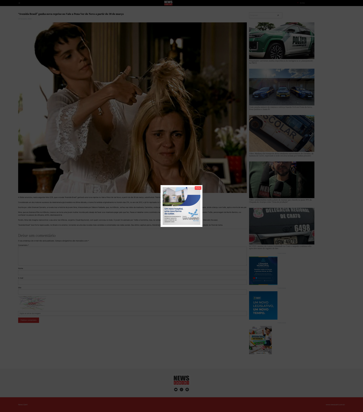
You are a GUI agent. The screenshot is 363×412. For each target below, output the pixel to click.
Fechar (198, 188)
